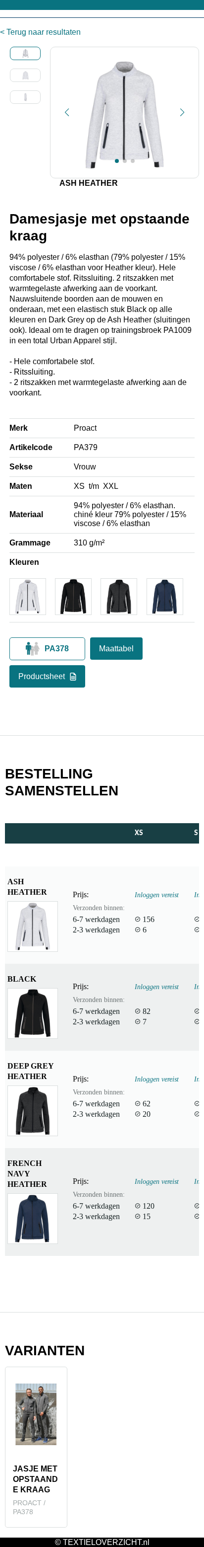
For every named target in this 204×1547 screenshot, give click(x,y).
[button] (66, 112)
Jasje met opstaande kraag (35, 1479)
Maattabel (116, 648)
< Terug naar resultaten (40, 32)
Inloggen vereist (157, 895)
